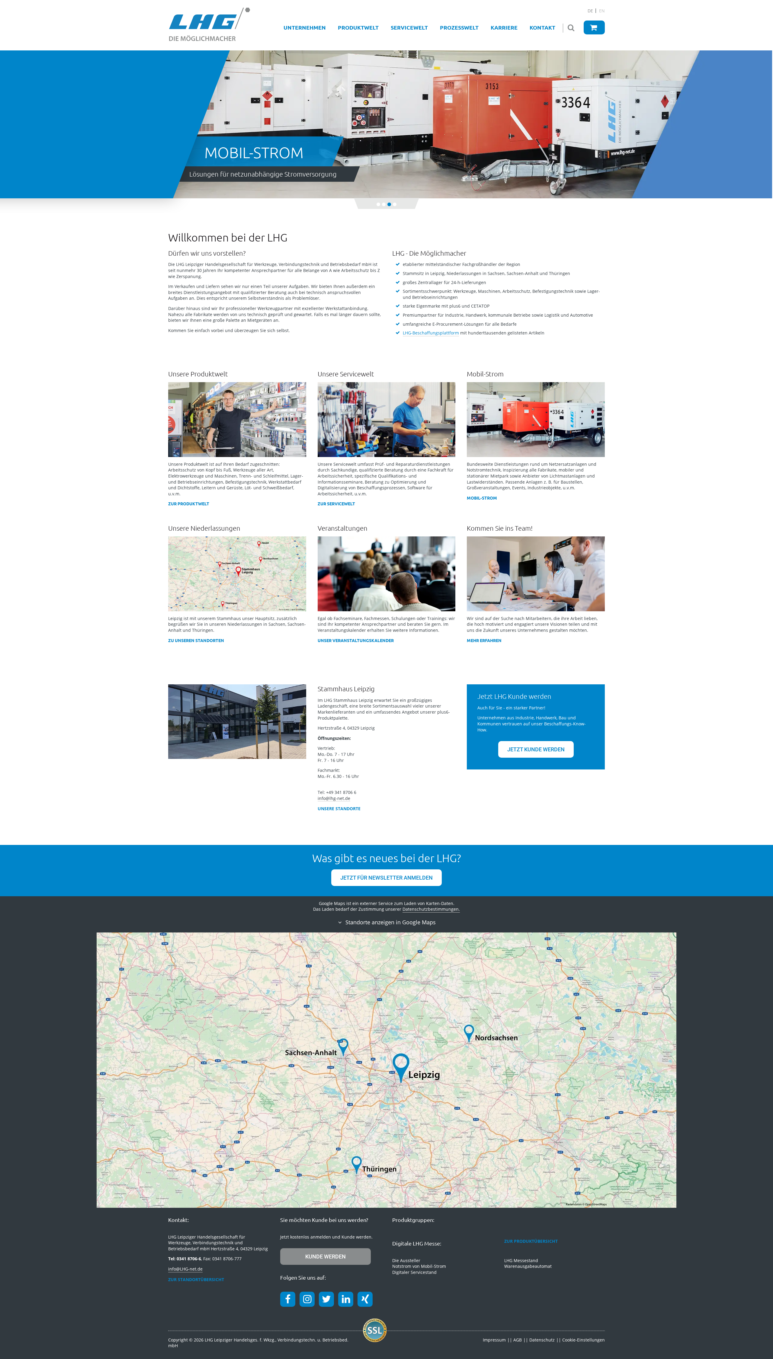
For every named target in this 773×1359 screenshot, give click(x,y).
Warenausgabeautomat (528, 1266)
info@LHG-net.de (185, 1269)
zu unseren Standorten (196, 640)
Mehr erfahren (484, 640)
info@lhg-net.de (334, 798)
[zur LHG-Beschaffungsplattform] (594, 27)
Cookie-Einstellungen (583, 1340)
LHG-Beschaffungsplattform (431, 333)
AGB (517, 1340)
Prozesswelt (459, 27)
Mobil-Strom (482, 497)
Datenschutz (542, 1340)
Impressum (494, 1340)
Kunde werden (325, 1256)
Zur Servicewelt (336, 503)
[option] (386, 131)
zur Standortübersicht (196, 1279)
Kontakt (542, 27)
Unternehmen (305, 27)
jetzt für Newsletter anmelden (386, 878)
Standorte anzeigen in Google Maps (390, 922)
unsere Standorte (339, 808)
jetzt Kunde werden (536, 749)
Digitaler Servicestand (414, 1272)
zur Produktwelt (188, 503)
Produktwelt (358, 27)
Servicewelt (409, 27)
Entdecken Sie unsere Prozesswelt (239, 174)
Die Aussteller (406, 1260)
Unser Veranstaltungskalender (356, 640)
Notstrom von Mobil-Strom (419, 1266)
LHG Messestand (521, 1260)
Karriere (504, 27)
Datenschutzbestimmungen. (431, 909)
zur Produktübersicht (531, 1241)
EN (602, 11)
